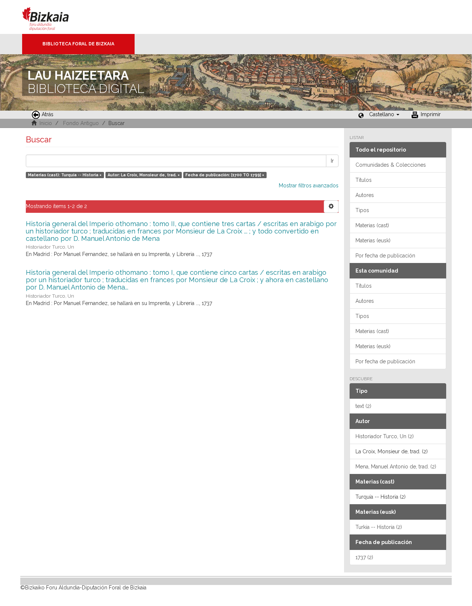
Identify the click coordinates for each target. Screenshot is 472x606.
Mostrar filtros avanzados (309, 185)
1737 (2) (364, 557)
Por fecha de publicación (385, 256)
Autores (364, 195)
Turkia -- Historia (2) (378, 527)
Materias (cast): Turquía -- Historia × (64, 175)
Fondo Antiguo (81, 123)
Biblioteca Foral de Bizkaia (78, 43)
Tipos (362, 210)
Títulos (363, 180)
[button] (384, 114)
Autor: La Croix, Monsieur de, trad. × (144, 175)
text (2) (363, 406)
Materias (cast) (372, 225)
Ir (332, 161)
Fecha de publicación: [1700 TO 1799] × (224, 175)
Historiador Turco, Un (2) (384, 436)
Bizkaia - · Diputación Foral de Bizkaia (53, 17)
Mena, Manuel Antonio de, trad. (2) (395, 467)
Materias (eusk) (373, 240)
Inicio (45, 123)
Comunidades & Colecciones (390, 165)
